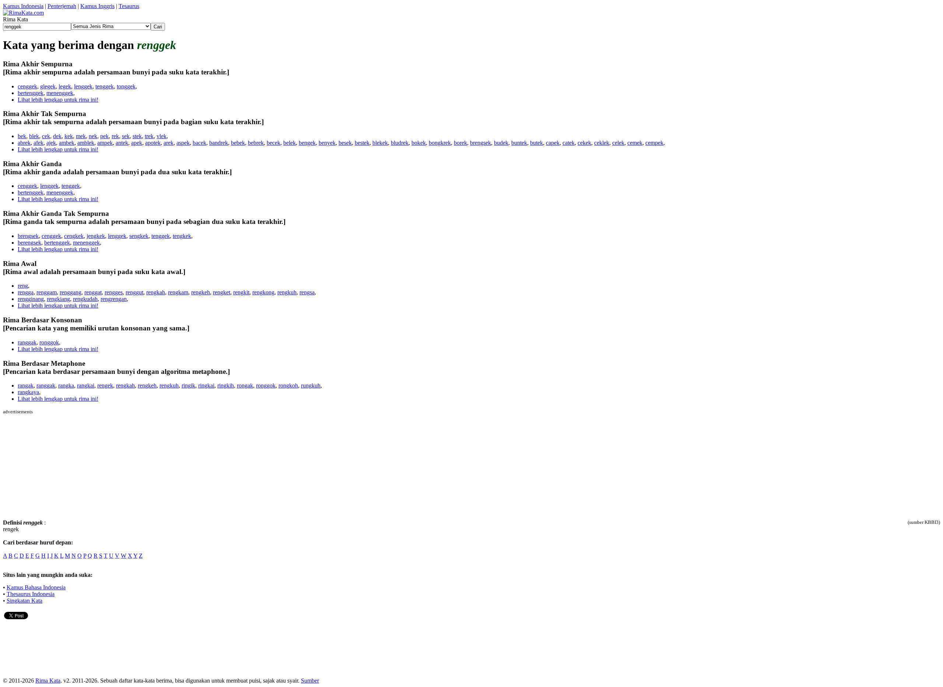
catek (568, 143)
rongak (245, 385)
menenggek (59, 93)
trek (149, 136)
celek (618, 143)
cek (46, 136)
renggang (70, 292)
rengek (105, 385)
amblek (85, 143)
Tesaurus (129, 6)
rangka (66, 385)
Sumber (310, 680)
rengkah (155, 292)
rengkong (263, 292)
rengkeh (200, 292)
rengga (26, 292)
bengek (307, 143)
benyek (327, 143)
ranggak (27, 342)
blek (34, 136)
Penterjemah (62, 6)
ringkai (206, 385)
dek (57, 136)
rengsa (307, 292)
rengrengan (114, 299)
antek (122, 143)
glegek (48, 86)
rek (115, 136)
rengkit (241, 292)
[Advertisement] (65, 466)
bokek (418, 143)
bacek (199, 143)
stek (137, 136)
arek (168, 143)
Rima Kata (47, 680)
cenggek (27, 86)
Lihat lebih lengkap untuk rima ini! (58, 100)
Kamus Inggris (97, 6)
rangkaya (28, 392)
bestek (362, 143)
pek (104, 136)
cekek (584, 143)
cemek (634, 143)
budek (501, 143)
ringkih (225, 385)
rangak (26, 385)
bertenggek (30, 93)
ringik (188, 385)
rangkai (85, 385)
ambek (66, 143)
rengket (221, 292)
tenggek (104, 86)
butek (536, 143)
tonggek (126, 86)
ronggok (49, 342)
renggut (134, 292)
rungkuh (310, 385)
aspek (183, 143)
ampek (105, 143)
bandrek (218, 143)
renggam (46, 292)
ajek (51, 143)
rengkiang (58, 299)
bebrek (256, 143)
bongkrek (440, 143)
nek (93, 136)
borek (460, 143)
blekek (380, 143)
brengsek (480, 143)
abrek (24, 143)
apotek (153, 143)
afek (38, 143)
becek (273, 143)
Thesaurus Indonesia (31, 594)
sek (126, 136)
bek (22, 136)
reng (23, 286)
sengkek (138, 236)
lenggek (83, 86)
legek (65, 86)
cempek (654, 143)
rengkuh (287, 292)
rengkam (178, 292)
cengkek (74, 236)
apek (136, 143)
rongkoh (288, 385)
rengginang (31, 299)
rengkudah (85, 299)
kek (68, 136)
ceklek (601, 143)
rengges (114, 292)
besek (345, 143)
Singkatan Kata (24, 600)
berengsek (29, 242)
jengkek (96, 236)
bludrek (400, 143)
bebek (238, 143)
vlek (161, 136)
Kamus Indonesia (23, 6)
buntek (519, 143)
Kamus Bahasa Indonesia (36, 587)
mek (81, 136)
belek (289, 143)
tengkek (182, 236)
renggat (93, 292)
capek (553, 143)
